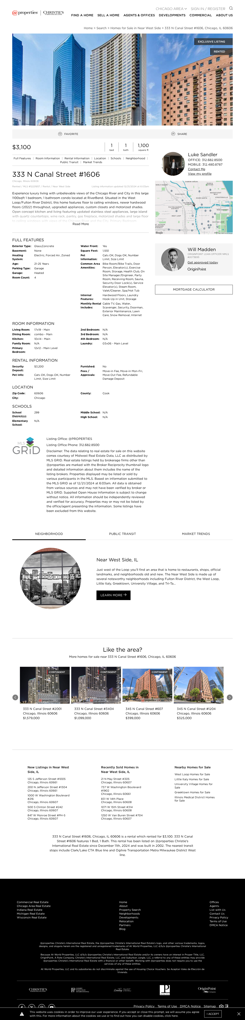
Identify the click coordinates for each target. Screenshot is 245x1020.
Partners (125, 925)
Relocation (126, 921)
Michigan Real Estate (31, 913)
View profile (200, 174)
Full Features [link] (23, 158)
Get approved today (203, 262)
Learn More (111, 595)
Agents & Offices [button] (139, 15)
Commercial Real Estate (32, 902)
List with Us (217, 909)
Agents (214, 905)
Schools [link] (116, 158)
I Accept (213, 1013)
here (175, 1015)
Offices (214, 902)
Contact (196, 169)
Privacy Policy (219, 917)
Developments (172, 15)
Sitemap (210, 1006)
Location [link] (100, 158)
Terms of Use (218, 921)
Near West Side (61, 186)
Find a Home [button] (82, 15)
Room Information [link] (48, 158)
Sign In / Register (208, 9)
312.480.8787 (212, 164)
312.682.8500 (212, 160)
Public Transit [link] (69, 162)
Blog (122, 928)
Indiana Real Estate (29, 909)
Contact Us (217, 913)
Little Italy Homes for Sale (192, 779)
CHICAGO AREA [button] (170, 9)
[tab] (49, 534)
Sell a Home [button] (108, 15)
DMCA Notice (219, 925)
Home (123, 902)
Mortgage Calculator (194, 289)
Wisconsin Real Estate (32, 917)
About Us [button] (224, 15)
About (123, 905)
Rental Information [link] (77, 158)
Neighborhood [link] (136, 158)
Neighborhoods (129, 913)
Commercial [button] (200, 15)
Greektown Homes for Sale (192, 792)
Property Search (130, 909)
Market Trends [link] (92, 162)
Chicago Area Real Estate (34, 905)
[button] (194, 207)
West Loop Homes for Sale (192, 774)
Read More (81, 224)
